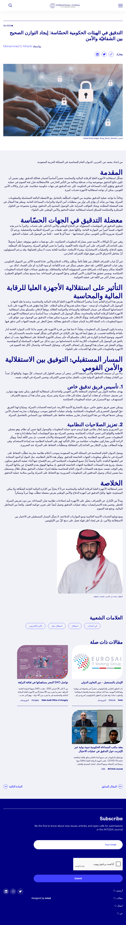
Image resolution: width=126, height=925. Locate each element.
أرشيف (119, 890)
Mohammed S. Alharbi (17, 46)
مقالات (119, 898)
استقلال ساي (57, 626)
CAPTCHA (115, 854)
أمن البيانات (92, 626)
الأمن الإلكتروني (35, 626)
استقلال (75, 626)
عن (121, 913)
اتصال (120, 905)
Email (118, 836)
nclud (48, 898)
